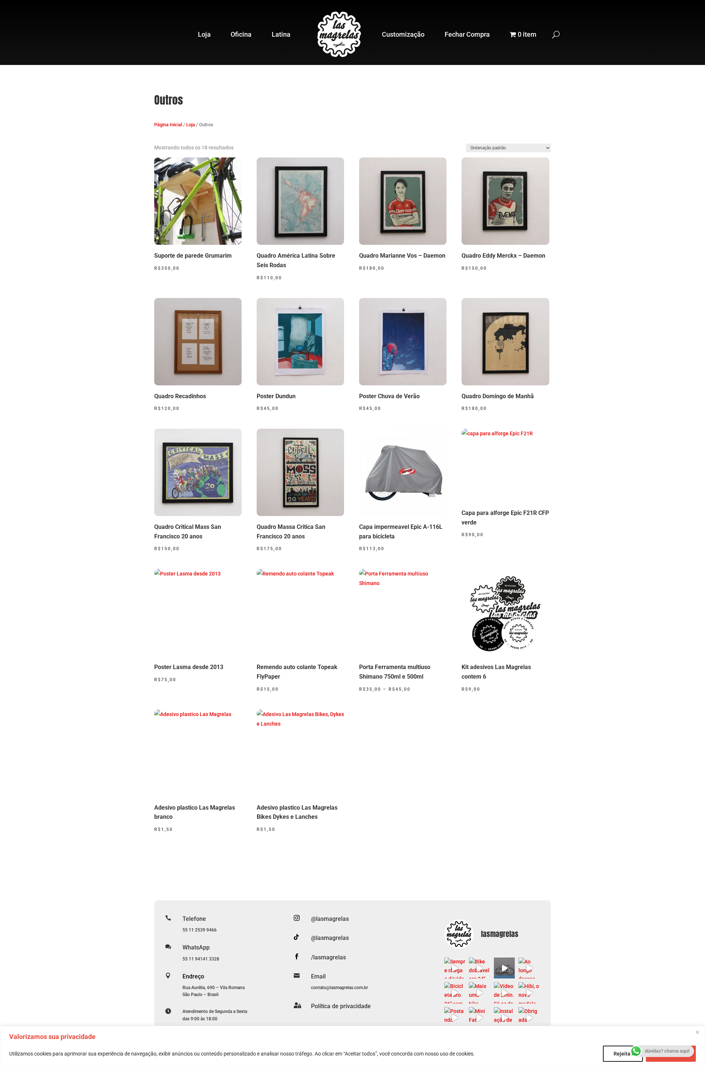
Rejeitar (623, 1054)
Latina (281, 34)
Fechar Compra (467, 34)
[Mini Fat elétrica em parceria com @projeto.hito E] (479, 1017)
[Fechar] (697, 1032)
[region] (352, 1047)
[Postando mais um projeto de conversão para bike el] (455, 1017)
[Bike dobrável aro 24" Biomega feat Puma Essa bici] (479, 968)
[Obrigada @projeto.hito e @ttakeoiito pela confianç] (529, 1017)
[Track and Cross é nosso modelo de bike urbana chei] (504, 968)
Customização (403, 34)
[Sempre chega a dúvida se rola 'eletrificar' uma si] (455, 968)
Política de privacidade (341, 1006)
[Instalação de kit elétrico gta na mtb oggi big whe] (504, 1017)
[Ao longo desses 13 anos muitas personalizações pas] (529, 968)
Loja (204, 34)
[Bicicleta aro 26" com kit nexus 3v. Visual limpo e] (455, 992)
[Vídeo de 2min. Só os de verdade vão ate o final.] (504, 992)
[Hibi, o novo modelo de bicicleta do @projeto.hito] (529, 992)
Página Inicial (168, 124)
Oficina (241, 34)
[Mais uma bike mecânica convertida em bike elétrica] (479, 992)
